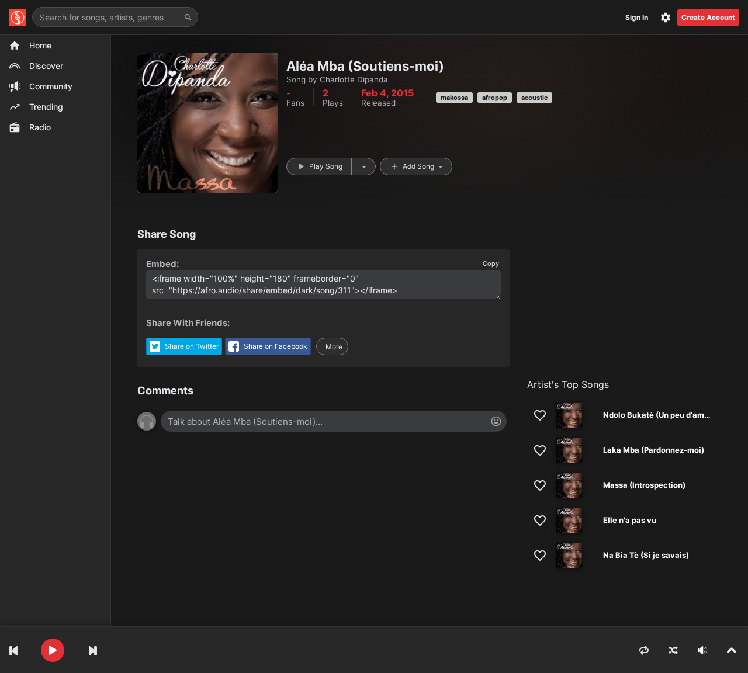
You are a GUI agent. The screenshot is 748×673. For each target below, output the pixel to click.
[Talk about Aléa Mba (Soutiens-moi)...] (334, 421)
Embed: (162, 263)
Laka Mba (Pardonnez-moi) (653, 450)
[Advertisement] (624, 307)
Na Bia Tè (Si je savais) (646, 555)
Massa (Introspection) (644, 485)
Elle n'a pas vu (629, 520)
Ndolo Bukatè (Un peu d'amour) (661, 414)
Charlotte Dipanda (354, 79)
